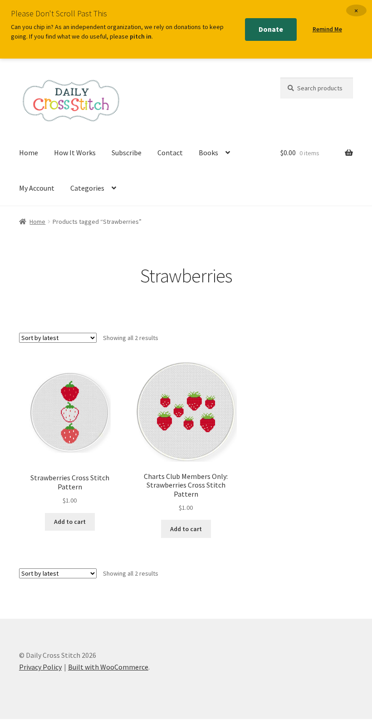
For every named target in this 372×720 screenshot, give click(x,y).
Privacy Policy (40, 666)
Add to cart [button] (70, 522)
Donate (271, 29)
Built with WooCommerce (108, 666)
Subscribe (127, 152)
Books (208, 152)
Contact (170, 152)
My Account (36, 187)
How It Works (75, 152)
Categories (87, 187)
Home (28, 152)
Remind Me (327, 29)
